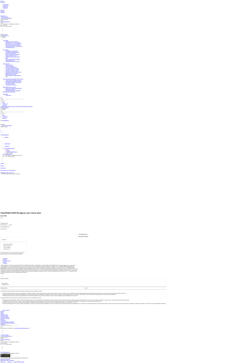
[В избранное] (2, 217)
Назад (7, 149)
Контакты (3, 319)
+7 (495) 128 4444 (4, 17)
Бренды (2, 313)
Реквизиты (5, 6)
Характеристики (6, 260)
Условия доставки (4, 316)
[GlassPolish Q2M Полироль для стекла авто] (82, 192)
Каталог (2, 311)
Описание (5, 258)
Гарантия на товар (5, 317)
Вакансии (5, 7)
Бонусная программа (5, 318)
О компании (6, 4)
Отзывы (5, 259)
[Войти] (1, 129)
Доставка (5, 263)
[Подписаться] (2, 326)
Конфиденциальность (5, 359)
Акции (2, 312)
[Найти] (3, 101)
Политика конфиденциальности (8, 323)
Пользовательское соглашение (7, 321)
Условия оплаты (4, 314)
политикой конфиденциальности (21, 328)
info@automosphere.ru (5, 21)
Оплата (4, 262)
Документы (5, 5)
